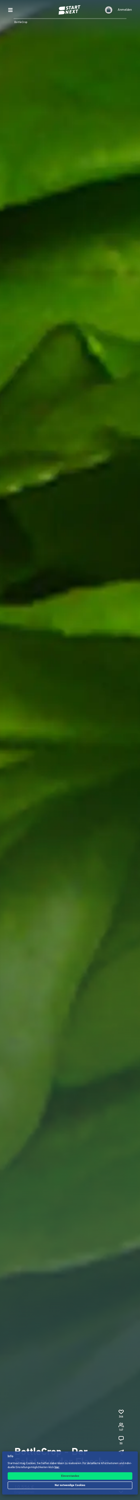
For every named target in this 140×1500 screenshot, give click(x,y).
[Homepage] (70, 10)
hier (57, 1467)
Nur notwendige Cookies (70, 1485)
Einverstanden (70, 1476)
